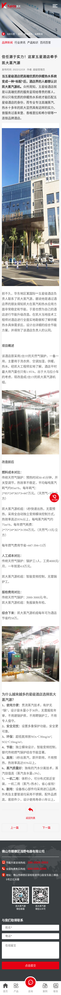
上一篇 (15, 827)
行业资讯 (20, 42)
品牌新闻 (39, 34)
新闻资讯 (28, 34)
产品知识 (32, 42)
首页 (20, 34)
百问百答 (45, 42)
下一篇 (46, 827)
